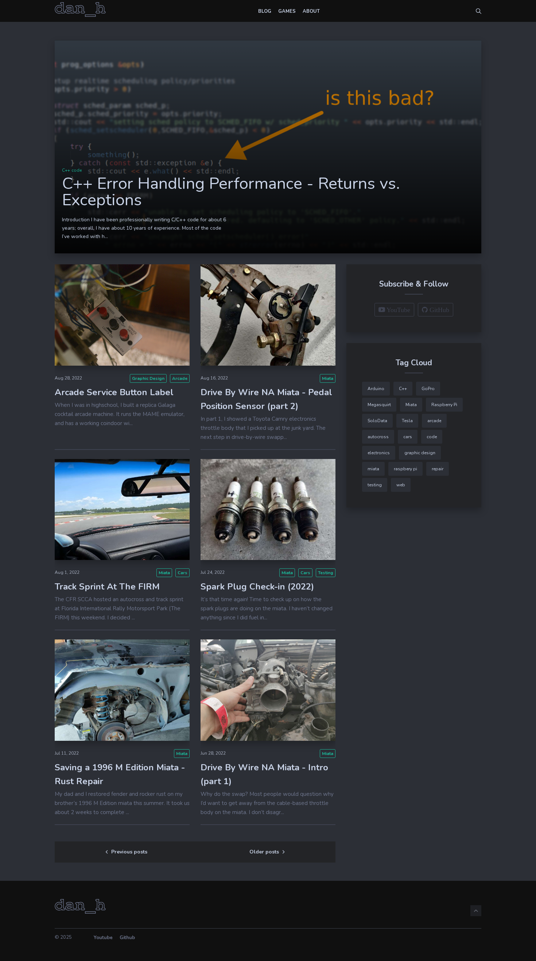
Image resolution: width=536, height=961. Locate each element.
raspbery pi (405, 469)
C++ (66, 170)
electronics (379, 453)
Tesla (407, 421)
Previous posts (129, 851)
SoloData (377, 421)
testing (325, 573)
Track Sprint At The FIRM (107, 586)
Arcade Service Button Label (114, 392)
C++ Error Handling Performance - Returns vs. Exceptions (231, 191)
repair (437, 469)
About (311, 11)
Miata (164, 573)
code (76, 170)
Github (127, 937)
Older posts (264, 851)
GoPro (428, 389)
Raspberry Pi (444, 405)
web (400, 485)
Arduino (376, 389)
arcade (179, 378)
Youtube (103, 937)
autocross (378, 437)
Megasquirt (379, 405)
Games (287, 11)
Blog (264, 11)
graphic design (148, 378)
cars (182, 573)
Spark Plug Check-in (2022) (257, 586)
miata (327, 378)
